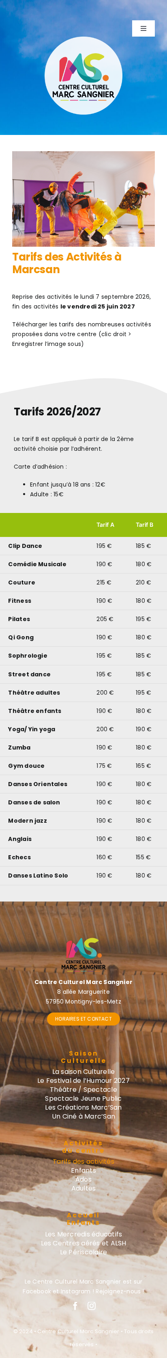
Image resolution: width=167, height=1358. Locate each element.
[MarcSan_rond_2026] (83, 39)
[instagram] (92, 1306)
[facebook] (75, 1306)
